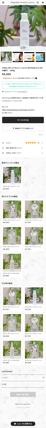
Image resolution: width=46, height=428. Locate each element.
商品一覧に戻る (23, 394)
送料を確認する (22, 91)
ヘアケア (5, 378)
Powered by (20, 407)
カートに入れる (23, 120)
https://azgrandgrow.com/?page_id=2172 (19, 110)
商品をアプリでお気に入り (24, 128)
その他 (4, 384)
